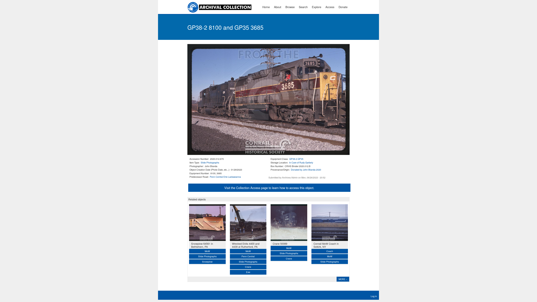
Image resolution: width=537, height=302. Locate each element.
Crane (248, 266)
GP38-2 (293, 159)
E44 (248, 272)
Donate (343, 7)
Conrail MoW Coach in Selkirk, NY (326, 245)
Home (266, 7)
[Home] (221, 7)
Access (329, 7)
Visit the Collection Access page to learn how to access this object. (269, 187)
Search (303, 7)
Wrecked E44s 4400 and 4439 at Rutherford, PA (245, 245)
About (277, 7)
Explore (316, 7)
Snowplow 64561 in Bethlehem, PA (202, 245)
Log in (374, 296)
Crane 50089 (280, 243)
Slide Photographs (210, 162)
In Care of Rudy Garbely (301, 162)
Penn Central (216, 176)
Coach (329, 251)
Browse (290, 7)
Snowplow (207, 261)
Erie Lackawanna (232, 176)
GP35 (300, 159)
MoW (207, 251)
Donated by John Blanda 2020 (306, 169)
